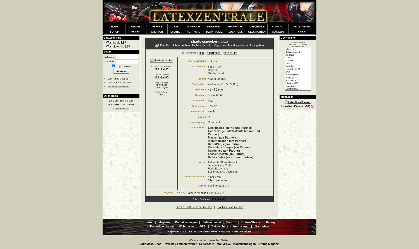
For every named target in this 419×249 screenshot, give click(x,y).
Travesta (168, 244)
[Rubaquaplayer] (298, 74)
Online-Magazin (269, 244)
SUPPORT (278, 26)
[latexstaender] (298, 80)
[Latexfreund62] (298, 83)
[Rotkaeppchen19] (298, 52)
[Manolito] (298, 66)
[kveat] (298, 72)
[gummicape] (298, 86)
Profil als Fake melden (230, 207)
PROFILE (157, 26)
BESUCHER (230, 53)
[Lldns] (298, 63)
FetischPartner (187, 244)
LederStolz (206, 244)
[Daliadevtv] (298, 55)
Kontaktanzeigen (244, 244)
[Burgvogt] (298, 77)
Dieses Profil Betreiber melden (194, 207)
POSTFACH (193, 26)
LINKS (301, 31)
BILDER (135, 31)
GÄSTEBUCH (214, 53)
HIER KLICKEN (161, 69)
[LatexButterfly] (298, 89)
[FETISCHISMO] (298, 69)
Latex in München (197, 193)
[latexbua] (298, 60)
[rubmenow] (298, 49)
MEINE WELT (214, 26)
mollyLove (223, 244)
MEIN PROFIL (235, 26)
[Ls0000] (298, 57)
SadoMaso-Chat (150, 244)
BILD (201, 53)
